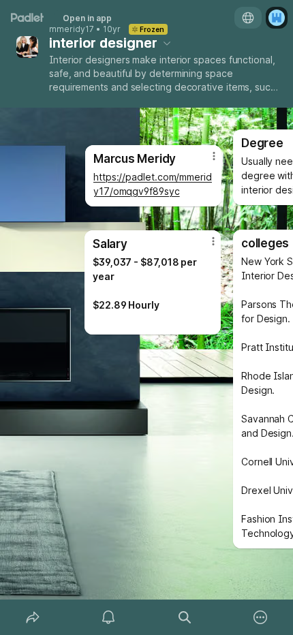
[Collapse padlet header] (167, 43)
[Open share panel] (33, 617)
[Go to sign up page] (277, 18)
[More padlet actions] (261, 617)
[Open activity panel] (109, 617)
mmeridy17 (71, 29)
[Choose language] (248, 18)
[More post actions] (204, 246)
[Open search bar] (185, 617)
